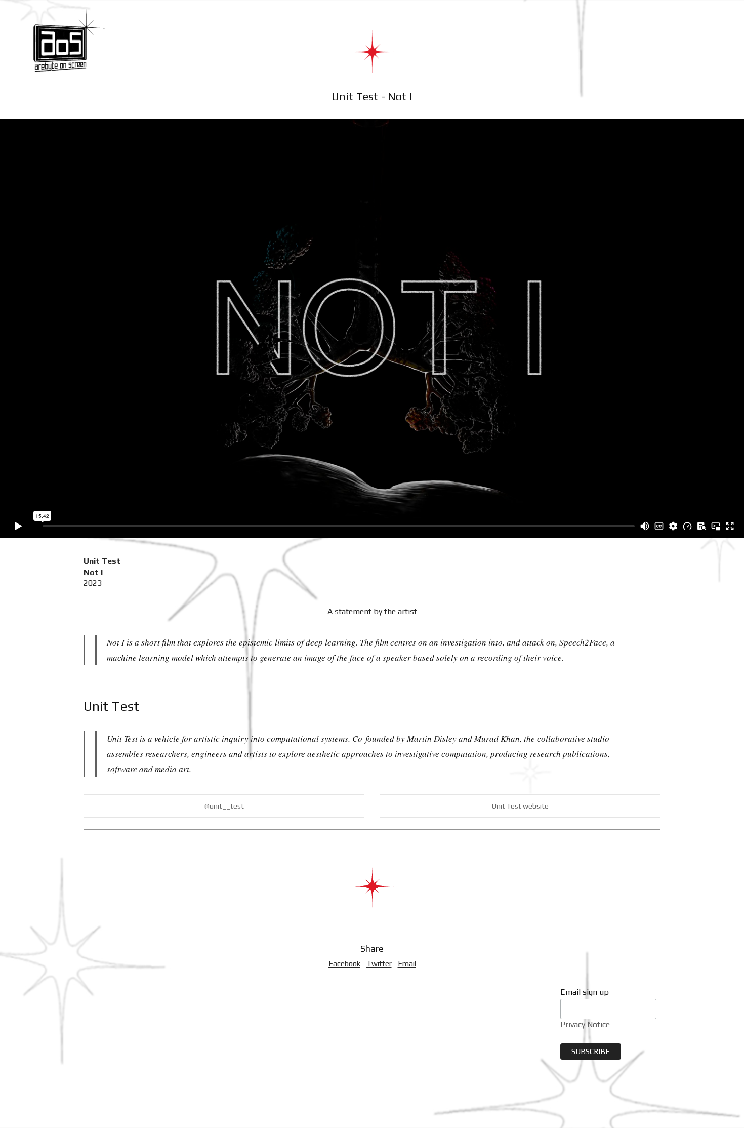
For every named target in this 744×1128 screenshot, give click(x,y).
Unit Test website (520, 806)
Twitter (379, 963)
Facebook (344, 963)
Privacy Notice (585, 1024)
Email (407, 963)
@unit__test (224, 806)
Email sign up (584, 992)
